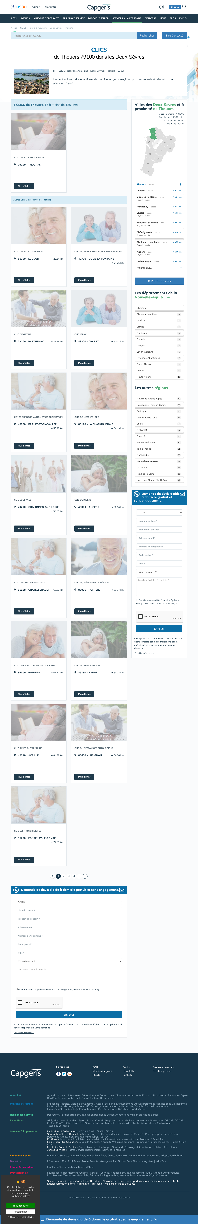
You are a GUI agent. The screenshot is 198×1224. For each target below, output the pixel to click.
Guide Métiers (86, 1166)
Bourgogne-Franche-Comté (158, 404)
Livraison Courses (133, 1134)
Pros (173, 18)
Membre (163, 7)
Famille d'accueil (144, 1106)
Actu (14, 18)
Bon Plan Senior (56, 1097)
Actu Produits (144, 1095)
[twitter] (18, 7)
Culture (94, 1097)
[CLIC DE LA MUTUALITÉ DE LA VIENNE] (38, 639)
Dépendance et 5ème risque (98, 1095)
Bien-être (150, 18)
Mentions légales (102, 1071)
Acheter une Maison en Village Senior (136, 1114)
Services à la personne (126, 18)
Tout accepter (21, 1205)
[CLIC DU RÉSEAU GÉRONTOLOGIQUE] (99, 722)
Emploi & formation (22, 1167)
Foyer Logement (123, 1103)
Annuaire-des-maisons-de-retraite (159, 1181)
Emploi (183, 18)
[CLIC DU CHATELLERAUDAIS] (38, 556)
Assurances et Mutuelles (102, 1123)
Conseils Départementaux (134, 1120)
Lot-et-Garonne (158, 351)
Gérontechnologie (100, 1175)
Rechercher (147, 35)
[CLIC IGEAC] (99, 308)
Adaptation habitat (171, 1155)
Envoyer (69, 1014)
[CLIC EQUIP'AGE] (38, 473)
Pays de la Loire (158, 473)
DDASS (179, 1120)
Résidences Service (21, 1114)
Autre (141, 1108)
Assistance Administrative (74, 1139)
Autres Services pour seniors (84, 1149)
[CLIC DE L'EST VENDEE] (99, 391)
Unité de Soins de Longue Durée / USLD (70, 1106)
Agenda (25, 18)
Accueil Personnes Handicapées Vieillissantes (160, 1103)
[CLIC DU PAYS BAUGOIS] (99, 639)
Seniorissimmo (55, 1181)
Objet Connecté (158, 1175)
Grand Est (158, 436)
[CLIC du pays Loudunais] (38, 225)
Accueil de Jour (104, 1103)
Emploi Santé (54, 1166)
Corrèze (158, 320)
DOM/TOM (158, 430)
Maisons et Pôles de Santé (120, 1183)
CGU (95, 1067)
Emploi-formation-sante (61, 1183)
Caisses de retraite (129, 1123)
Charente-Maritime (158, 314)
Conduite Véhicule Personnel (117, 1141)
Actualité (15, 1095)
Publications (82, 1097)
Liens (163, 18)
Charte (96, 1074)
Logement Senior (98, 18)
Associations (148, 1123)
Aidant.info (82, 1183)
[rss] (24, 7)
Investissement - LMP (139, 1172)
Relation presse (162, 1071)
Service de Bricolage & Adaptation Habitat (137, 1147)
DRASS (169, 1120)
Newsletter (50, 6)
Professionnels (19, 1172)
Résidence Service (74, 18)
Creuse (158, 326)
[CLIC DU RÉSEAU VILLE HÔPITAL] (99, 556)
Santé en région (76, 1120)
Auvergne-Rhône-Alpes (158, 398)
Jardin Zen (160, 1161)
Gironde (158, 339)
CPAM (59, 1123)
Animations (162, 1106)
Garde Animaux (88, 1147)
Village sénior (77, 1155)
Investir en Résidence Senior (98, 1114)
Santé (70, 1097)
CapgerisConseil (74, 1181)
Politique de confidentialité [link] (21, 1217)
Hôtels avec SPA (56, 1161)
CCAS (68, 1123)
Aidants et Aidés (125, 1095)
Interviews (74, 1095)
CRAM (51, 1123)
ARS (49, 1120)
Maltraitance (164, 1123)
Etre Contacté (174, 35)
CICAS (109, 1131)
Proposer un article (163, 1067)
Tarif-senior (96, 1183)
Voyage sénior (108, 1161)
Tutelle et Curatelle (58, 1125)
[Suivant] (85, 876)
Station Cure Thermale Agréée (135, 1161)
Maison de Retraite (58, 1103)
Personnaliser (20, 1211)
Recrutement (70, 1172)
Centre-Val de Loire (158, 417)
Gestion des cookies (120, 1197)
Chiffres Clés (94, 1108)
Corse (158, 423)
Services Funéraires (113, 1149)
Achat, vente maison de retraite (129, 1175)
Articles (62, 1095)
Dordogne (158, 333)
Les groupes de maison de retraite (113, 1106)
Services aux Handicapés (83, 1136)
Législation (79, 1108)
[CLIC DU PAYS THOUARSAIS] (38, 131)
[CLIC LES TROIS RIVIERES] (38, 805)
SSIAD (104, 1136)
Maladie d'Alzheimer (82, 1103)
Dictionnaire (110, 1108)
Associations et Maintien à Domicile (142, 1139)
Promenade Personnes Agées (153, 1141)
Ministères (60, 1120)
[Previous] (52, 876)
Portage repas (153, 1134)
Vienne (158, 370)
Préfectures (157, 1120)
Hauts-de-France (158, 442)
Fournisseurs (54, 1172)
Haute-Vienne (158, 376)
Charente (141, 307)
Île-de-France (158, 448)
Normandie (158, 454)
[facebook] (13, 7)
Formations (70, 1166)
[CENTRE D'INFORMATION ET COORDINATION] (38, 391)
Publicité (128, 1074)
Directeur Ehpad (127, 1108)
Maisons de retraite (46, 18)
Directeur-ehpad (128, 1181)
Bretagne (158, 411)
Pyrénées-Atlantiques (158, 357)
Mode (85, 1161)
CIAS (75, 1123)
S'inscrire (175, 7)
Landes (158, 345)
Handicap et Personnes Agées (170, 1095)
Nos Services (54, 1175)
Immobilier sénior (96, 1155)
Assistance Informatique (106, 1139)
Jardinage (104, 1147)
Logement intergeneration (144, 1155)
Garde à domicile (111, 1134)
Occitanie (158, 467)
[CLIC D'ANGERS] (99, 473)
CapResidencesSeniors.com (101, 1181)
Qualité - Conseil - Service (94, 1172)
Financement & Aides (59, 1108)
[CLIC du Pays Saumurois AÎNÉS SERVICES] (99, 225)
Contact (36, 6)
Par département (70, 1114)
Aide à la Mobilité (89, 1141)
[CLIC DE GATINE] (38, 308)
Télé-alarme (171, 1147)
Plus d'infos (24, 186)
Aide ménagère (90, 1134)
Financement (117, 1172)
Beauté (94, 1161)
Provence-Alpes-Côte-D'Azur (158, 479)
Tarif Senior (74, 1161)
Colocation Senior (118, 1155)
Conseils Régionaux (106, 1120)
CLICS (83, 1123)
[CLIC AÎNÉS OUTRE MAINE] (38, 722)
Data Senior (107, 1097)
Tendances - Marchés (75, 1175)
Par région (53, 1114)
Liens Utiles (17, 1120)
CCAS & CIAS (87, 1131)
